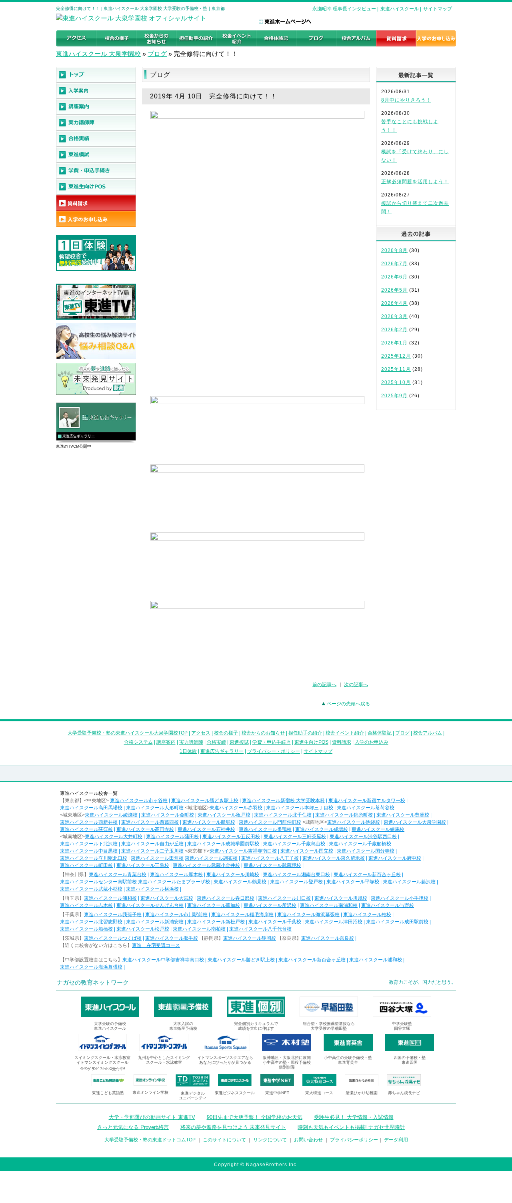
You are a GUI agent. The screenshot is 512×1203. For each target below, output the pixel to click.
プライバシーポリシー (354, 1140)
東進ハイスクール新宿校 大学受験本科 (283, 800)
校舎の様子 (226, 733)
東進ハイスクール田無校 (157, 858)
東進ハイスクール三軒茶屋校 (295, 836)
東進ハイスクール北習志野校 (91, 922)
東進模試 (239, 742)
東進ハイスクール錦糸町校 (344, 815)
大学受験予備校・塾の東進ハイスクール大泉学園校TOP (128, 733)
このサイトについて (224, 1140)
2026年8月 (394, 250)
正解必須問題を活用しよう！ (415, 181)
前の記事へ (324, 684)
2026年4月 (394, 303)
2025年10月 (396, 382)
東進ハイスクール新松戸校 (216, 922)
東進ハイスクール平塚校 (352, 882)
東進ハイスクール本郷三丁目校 (299, 808)
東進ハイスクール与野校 (387, 905)
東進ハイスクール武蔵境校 (272, 865)
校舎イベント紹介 (345, 733)
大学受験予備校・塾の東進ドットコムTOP (150, 1140)
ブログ (157, 53)
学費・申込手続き (271, 742)
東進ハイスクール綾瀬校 (111, 815)
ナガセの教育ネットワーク (93, 982)
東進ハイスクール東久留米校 (333, 858)
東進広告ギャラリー (78, 436)
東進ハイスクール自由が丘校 (152, 844)
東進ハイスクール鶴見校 (240, 882)
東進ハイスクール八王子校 (270, 858)
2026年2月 (394, 329)
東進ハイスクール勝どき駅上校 (204, 800)
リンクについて (270, 1140)
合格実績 (216, 742)
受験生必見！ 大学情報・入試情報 (354, 1117)
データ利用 (396, 1140)
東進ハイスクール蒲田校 (172, 836)
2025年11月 (396, 369)
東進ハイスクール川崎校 (232, 874)
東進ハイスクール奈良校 (327, 938)
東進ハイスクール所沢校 (270, 905)
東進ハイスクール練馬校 (378, 829)
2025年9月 (394, 395)
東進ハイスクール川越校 (340, 898)
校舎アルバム (427, 733)
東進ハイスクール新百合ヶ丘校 (367, 874)
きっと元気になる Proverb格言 (133, 1127)
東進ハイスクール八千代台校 (260, 929)
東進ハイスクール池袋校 (353, 822)
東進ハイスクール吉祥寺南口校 (243, 851)
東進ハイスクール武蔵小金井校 (206, 865)
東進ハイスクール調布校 (211, 858)
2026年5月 (394, 290)
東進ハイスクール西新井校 (89, 822)
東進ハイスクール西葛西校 (150, 822)
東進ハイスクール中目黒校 (89, 851)
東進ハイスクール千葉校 (274, 922)
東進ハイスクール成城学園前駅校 (223, 844)
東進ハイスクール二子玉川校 (152, 851)
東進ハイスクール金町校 (167, 815)
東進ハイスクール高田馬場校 (91, 808)
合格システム (138, 742)
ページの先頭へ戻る (348, 704)
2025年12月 (396, 356)
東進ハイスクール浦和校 (110, 898)
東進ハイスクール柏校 (367, 914)
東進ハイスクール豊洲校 (402, 815)
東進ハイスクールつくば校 (113, 938)
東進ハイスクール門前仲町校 (270, 822)
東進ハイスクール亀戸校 (224, 815)
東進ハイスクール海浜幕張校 (308, 914)
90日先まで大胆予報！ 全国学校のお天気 (254, 1117)
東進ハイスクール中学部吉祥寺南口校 (163, 960)
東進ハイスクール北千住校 (283, 815)
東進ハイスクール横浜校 (152, 889)
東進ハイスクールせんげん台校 (150, 905)
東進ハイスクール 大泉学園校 (98, 53)
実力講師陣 (191, 742)
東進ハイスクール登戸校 (296, 882)
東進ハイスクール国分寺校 (365, 851)
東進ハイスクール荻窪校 (86, 829)
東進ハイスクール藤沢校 (409, 882)
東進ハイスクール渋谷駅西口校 (363, 836)
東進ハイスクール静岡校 (249, 938)
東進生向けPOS (311, 742)
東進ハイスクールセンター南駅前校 (98, 882)
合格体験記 (380, 733)
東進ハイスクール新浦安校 (155, 922)
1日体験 (188, 751)
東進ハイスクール (399, 9)
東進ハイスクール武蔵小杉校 (91, 889)
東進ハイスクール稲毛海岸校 (242, 914)
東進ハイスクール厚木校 (176, 874)
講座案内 (166, 742)
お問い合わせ (308, 1140)
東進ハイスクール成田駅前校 (397, 922)
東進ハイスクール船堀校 (208, 822)
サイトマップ (437, 9)
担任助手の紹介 (305, 733)
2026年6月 (394, 277)
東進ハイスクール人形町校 (155, 808)
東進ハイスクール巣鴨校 (265, 829)
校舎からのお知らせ (263, 733)
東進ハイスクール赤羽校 (236, 808)
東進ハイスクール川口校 (284, 898)
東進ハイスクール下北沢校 (89, 844)
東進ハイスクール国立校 (306, 851)
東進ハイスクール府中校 (394, 858)
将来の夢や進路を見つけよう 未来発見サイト (233, 1127)
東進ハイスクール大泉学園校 (415, 822)
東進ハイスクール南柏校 (199, 929)
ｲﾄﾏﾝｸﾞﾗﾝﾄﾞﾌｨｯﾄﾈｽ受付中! (102, 1069)
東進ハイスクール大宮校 (166, 898)
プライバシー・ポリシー (273, 751)
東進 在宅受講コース (156, 945)
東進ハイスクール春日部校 (225, 898)
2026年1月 (394, 343)
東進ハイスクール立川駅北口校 (93, 858)
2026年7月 (394, 263)
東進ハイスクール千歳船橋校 (360, 844)
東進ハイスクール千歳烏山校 (294, 844)
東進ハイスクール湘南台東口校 (296, 874)
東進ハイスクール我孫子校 (113, 914)
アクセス (200, 733)
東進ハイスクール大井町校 (113, 836)
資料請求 (341, 742)
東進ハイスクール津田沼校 (333, 922)
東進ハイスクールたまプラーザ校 (174, 882)
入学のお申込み (371, 742)
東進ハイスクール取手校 (171, 938)
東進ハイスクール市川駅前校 (176, 914)
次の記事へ (356, 684)
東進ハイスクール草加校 (213, 905)
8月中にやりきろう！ (406, 100)
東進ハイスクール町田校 (86, 865)
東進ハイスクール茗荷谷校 (365, 808)
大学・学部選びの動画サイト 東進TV (152, 1117)
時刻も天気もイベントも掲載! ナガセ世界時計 (351, 1127)
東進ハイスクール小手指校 (399, 898)
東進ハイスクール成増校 (321, 829)
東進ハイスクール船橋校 (86, 929)
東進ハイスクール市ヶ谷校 (139, 800)
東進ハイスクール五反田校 (231, 836)
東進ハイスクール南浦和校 (329, 905)
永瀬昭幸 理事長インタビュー (344, 9)
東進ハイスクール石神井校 (206, 829)
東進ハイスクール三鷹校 (142, 865)
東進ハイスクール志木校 (86, 905)
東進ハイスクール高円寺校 (145, 829)
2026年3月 (394, 316)
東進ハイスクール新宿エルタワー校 (366, 800)
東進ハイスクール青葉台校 (117, 874)
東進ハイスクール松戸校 (142, 929)
